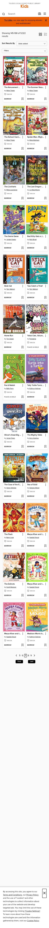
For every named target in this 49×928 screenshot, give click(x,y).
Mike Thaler (10, 91)
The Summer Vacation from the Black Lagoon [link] (35, 87)
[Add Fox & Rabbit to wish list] (22, 397)
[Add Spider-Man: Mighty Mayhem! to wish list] (45, 148)
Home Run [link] (8, 336)
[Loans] (39, 14)
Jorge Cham (10, 438)
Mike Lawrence (11, 190)
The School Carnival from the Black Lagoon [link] (12, 137)
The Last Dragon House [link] (35, 187)
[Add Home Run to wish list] (22, 347)
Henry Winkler (11, 488)
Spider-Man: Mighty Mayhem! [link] (35, 137)
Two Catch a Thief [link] (35, 286)
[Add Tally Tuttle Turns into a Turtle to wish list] (45, 397)
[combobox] (19, 14)
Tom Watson (10, 289)
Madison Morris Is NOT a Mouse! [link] (35, 634)
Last (31, 661)
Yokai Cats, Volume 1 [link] (35, 336)
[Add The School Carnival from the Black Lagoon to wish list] (22, 148)
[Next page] (34, 655)
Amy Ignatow (34, 438)
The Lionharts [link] (10, 187)
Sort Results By (8, 43)
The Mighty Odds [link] (34, 435)
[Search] (3, 14)
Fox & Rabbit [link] (9, 385)
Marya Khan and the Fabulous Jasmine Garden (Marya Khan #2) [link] (35, 584)
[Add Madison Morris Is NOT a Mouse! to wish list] (45, 645)
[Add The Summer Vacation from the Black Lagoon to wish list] (45, 99)
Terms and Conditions (12, 895)
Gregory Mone (34, 488)
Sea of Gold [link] (32, 485)
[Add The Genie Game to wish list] (22, 248)
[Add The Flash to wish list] (22, 546)
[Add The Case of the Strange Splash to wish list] (22, 496)
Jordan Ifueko (11, 240)
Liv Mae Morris (34, 190)
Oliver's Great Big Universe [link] (12, 435)
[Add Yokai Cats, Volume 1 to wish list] (45, 347)
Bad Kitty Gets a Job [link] (35, 236)
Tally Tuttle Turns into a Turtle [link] (35, 385)
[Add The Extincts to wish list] (22, 595)
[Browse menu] (44, 14)
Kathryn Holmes (35, 389)
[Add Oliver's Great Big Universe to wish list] (22, 446)
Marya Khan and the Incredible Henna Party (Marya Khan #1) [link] (12, 634)
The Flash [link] (8, 534)
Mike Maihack (34, 140)
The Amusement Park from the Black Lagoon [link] (12, 87)
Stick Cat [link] (8, 286)
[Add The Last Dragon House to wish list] (45, 198)
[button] (40, 35)
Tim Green (10, 339)
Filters (6, 51)
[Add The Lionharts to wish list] (22, 198)
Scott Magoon (11, 587)
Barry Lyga (10, 538)
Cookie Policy (33, 920)
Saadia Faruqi (34, 538)
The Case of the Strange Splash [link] (12, 485)
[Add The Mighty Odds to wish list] (45, 446)
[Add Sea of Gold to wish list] (45, 496)
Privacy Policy (32, 895)
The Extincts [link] (9, 584)
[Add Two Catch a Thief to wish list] (45, 297)
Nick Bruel (33, 240)
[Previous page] (16, 655)
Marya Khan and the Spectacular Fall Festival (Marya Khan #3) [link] (35, 534)
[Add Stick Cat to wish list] (22, 297)
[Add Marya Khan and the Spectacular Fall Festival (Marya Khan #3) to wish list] (45, 546)
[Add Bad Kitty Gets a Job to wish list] (45, 248)
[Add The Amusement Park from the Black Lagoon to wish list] (22, 99)
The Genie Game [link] (11, 236)
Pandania (32, 339)
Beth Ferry (10, 389)
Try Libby (8, 20)
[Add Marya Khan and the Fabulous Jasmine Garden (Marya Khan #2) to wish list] (45, 595)
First (19, 661)
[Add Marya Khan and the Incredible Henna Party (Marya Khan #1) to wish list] (22, 645)
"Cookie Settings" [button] (32, 911)
